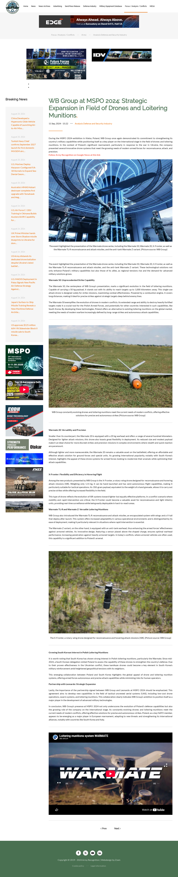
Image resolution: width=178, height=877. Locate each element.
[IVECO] (122, 54)
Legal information (98, 866)
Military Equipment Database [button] (110, 6)
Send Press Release (72, 6)
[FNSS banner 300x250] (24, 482)
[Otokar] (24, 444)
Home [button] (25, 6)
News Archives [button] (44, 6)
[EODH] (24, 420)
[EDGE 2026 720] (89, 21)
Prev (104, 828)
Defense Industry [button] (89, 6)
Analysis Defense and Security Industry (93, 123)
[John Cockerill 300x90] (24, 506)
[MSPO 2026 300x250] (24, 360)
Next (116, 828)
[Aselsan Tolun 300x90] (24, 458)
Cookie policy (78, 866)
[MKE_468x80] (56, 74)
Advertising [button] (57, 6)
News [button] (33, 6)
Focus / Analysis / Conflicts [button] (136, 6)
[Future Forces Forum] (56, 63)
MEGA (152, 6)
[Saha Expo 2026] (56, 53)
